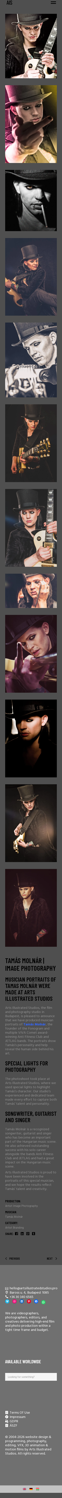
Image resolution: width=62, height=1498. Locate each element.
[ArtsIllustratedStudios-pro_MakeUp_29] (31, 908)
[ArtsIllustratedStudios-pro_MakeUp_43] (31, 277)
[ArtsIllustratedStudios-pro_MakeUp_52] (31, 46)
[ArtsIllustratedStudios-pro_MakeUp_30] (31, 738)
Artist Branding (14, 1228)
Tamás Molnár (14, 1217)
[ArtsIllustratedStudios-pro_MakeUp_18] (31, 200)
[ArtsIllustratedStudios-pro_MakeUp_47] (31, 591)
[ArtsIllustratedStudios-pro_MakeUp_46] (31, 360)
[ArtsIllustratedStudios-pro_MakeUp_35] (31, 823)
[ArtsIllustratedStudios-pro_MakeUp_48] (31, 654)
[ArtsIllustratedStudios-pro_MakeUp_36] (31, 528)
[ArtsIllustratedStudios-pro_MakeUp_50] (31, 124)
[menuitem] (24, 1489)
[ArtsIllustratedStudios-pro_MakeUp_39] (31, 443)
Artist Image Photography (21, 1206)
